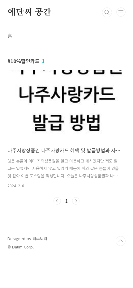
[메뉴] (121, 12)
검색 (107, 12)
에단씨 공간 (29, 12)
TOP (121, 241)
